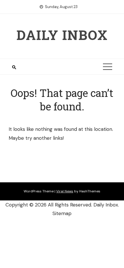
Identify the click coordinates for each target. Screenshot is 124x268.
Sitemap (62, 213)
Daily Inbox (62, 34)
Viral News (64, 191)
